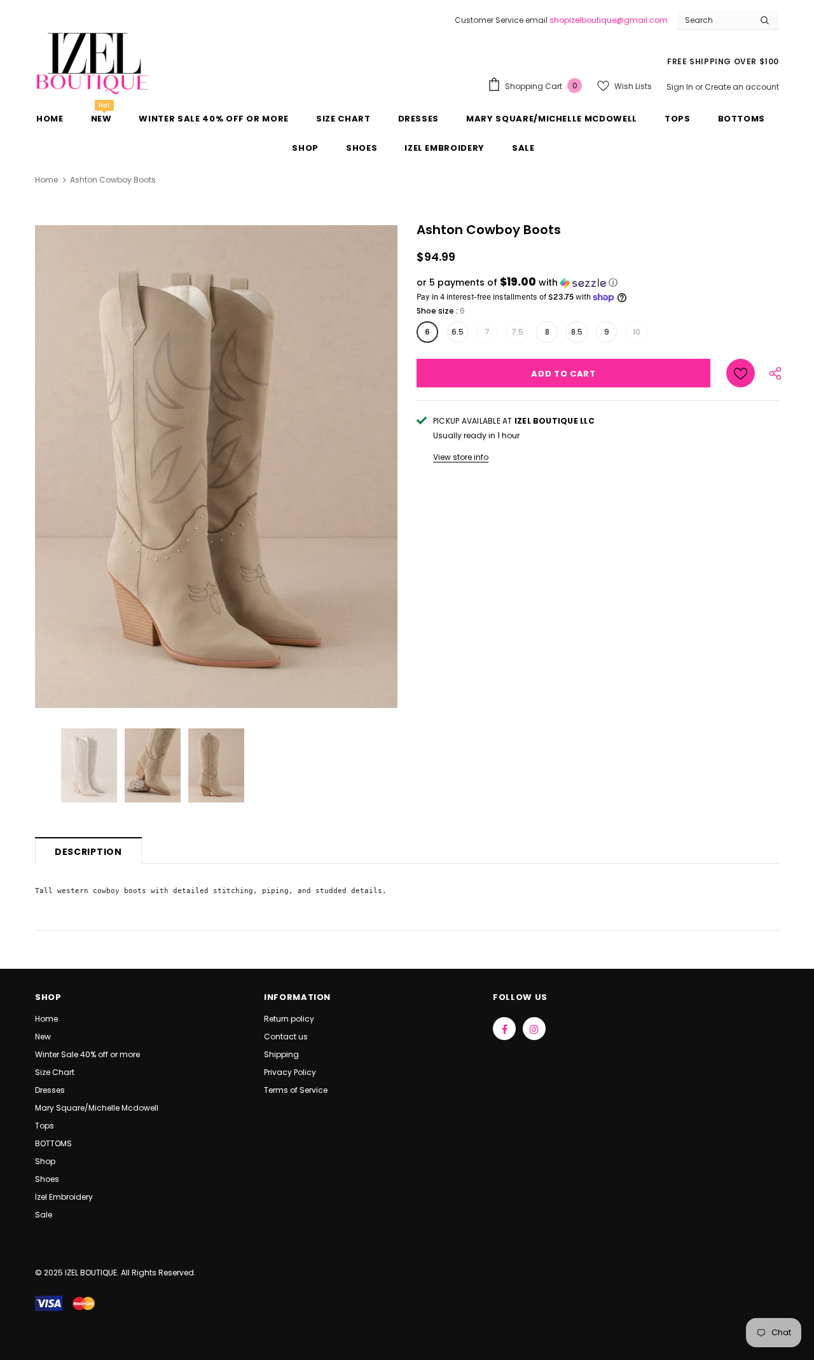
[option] (216, 466)
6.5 (458, 331)
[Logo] (92, 62)
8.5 (577, 331)
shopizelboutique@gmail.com (608, 20)
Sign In (680, 86)
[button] (598, 282)
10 (636, 331)
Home (46, 179)
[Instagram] (534, 1028)
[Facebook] (504, 1028)
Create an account (742, 86)
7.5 (517, 331)
